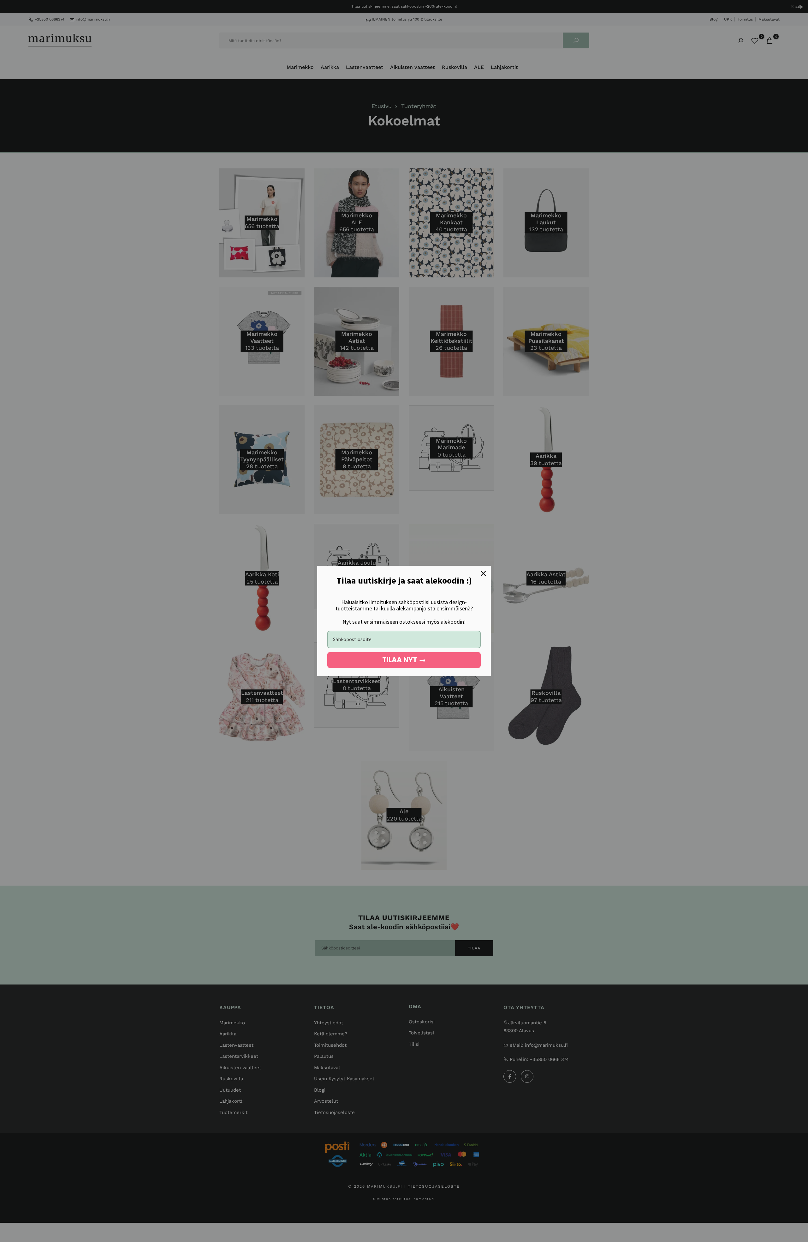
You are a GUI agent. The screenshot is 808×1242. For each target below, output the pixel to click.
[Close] (483, 573)
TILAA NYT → (404, 660)
